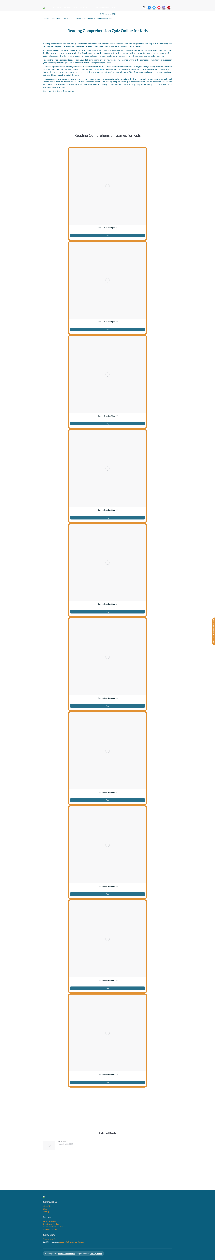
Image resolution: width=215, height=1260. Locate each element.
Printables (69, 7)
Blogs (45, 1209)
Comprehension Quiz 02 (107, 322)
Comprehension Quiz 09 (107, 980)
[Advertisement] (107, 112)
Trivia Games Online (66, 1254)
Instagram (163, 7)
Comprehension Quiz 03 (107, 416)
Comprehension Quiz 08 (107, 886)
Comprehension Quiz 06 (107, 698)
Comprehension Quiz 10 (107, 1074)
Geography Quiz (64, 1141)
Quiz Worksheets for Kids (53, 1227)
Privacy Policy (96, 1254)
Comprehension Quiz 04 (107, 510)
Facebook (149, 7)
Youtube (158, 7)
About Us (47, 1206)
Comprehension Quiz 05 (107, 604)
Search (144, 7)
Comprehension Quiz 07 (107, 792)
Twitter (154, 7)
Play (107, 235)
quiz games (98, 69)
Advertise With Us (50, 1221)
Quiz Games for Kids (51, 1224)
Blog (88, 7)
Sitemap (46, 1212)
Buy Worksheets (104, 7)
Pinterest (168, 7)
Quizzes (55, 7)
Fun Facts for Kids (50, 1229)
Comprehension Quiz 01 (107, 228)
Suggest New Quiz (50, 1239)
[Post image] (49, 1145)
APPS (82, 7)
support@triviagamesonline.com (213, 631)
